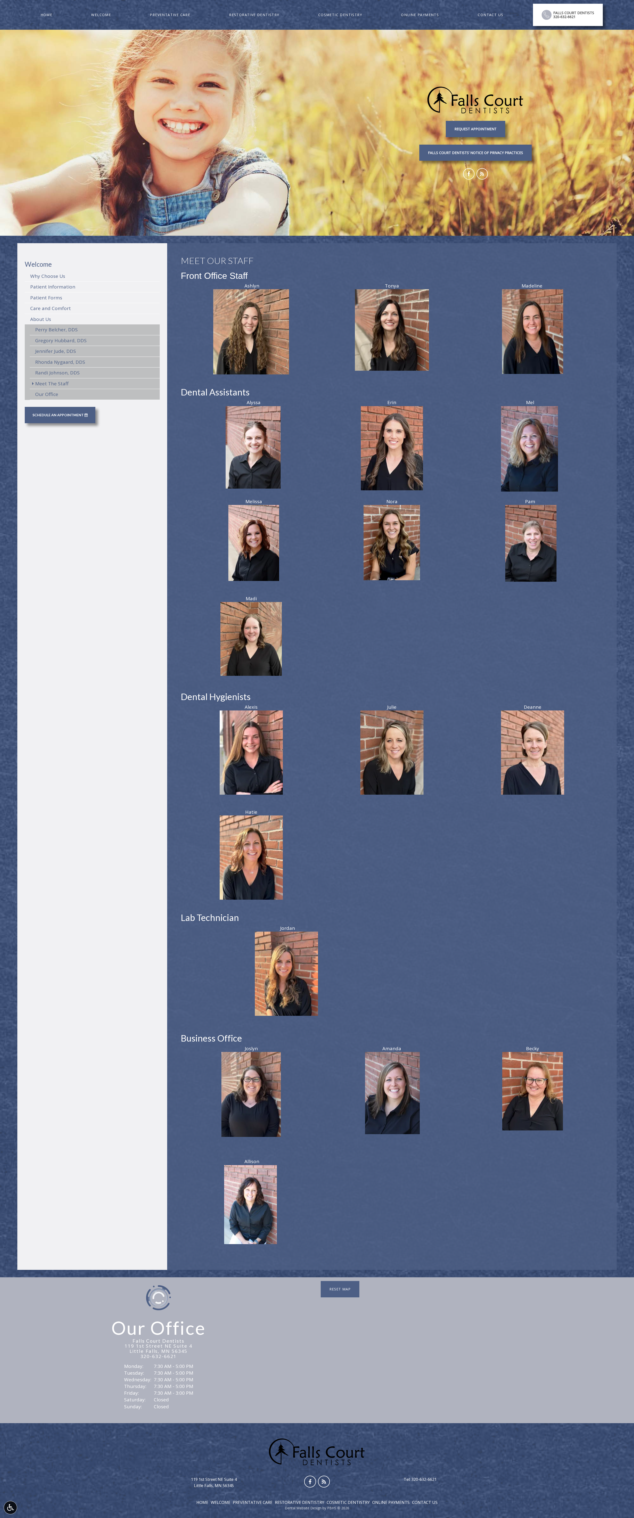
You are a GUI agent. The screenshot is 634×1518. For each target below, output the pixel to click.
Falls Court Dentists (158, 1341)
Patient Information (52, 287)
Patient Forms (46, 297)
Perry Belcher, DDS (56, 329)
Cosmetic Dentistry (340, 15)
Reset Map (340, 1289)
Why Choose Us (47, 276)
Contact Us (490, 15)
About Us (40, 319)
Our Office (46, 394)
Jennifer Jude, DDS (55, 351)
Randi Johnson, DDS (57, 372)
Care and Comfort (50, 308)
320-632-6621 (158, 1356)
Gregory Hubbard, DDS (61, 340)
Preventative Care (170, 15)
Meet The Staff (52, 383)
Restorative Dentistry (254, 15)
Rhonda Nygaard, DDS (60, 362)
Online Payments (420, 15)
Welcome (101, 15)
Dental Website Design (303, 1508)
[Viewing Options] (10, 1507)
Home (47, 15)
